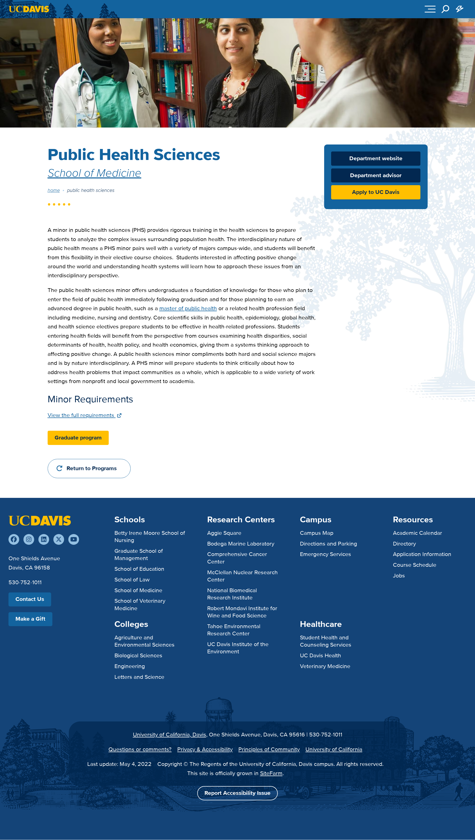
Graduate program (78, 438)
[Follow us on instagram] (28, 539)
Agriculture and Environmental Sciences (144, 641)
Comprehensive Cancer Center (237, 557)
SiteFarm (271, 773)
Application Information (422, 554)
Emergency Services (325, 554)
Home (54, 190)
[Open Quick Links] (460, 9)
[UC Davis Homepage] (28, 9)
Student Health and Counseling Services (325, 641)
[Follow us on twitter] (58, 539)
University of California (333, 749)
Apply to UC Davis (375, 192)
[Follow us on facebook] (13, 539)
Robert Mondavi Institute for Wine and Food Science (242, 611)
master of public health (188, 308)
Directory (404, 544)
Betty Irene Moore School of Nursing (149, 536)
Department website (375, 158)
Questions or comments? (140, 749)
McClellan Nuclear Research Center (242, 575)
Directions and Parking (328, 544)
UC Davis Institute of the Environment (238, 647)
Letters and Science (139, 677)
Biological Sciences (138, 655)
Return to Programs (92, 468)
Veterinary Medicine (325, 666)
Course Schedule (414, 565)
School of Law (132, 579)
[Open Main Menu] (430, 9)
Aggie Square (224, 533)
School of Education (139, 569)
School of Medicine (94, 172)
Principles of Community (269, 749)
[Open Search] (445, 9)
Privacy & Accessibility (205, 749)
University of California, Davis (169, 734)
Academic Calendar (417, 533)
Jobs (399, 575)
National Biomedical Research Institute (232, 593)
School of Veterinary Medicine (139, 604)
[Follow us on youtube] (73, 539)
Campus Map (316, 533)
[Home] (39, 520)
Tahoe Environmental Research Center (233, 629)
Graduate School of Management (138, 554)
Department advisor (375, 175)
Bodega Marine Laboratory (240, 544)
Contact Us (29, 599)
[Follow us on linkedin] (43, 539)
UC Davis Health (320, 655)
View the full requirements (82, 415)
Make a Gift (30, 619)
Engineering (129, 666)
